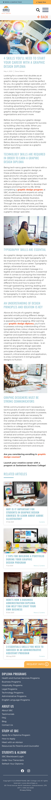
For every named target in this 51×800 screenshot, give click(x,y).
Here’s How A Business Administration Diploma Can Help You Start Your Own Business (21, 604)
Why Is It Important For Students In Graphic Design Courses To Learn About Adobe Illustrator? (24, 514)
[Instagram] (29, 771)
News (36, 566)
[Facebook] (22, 771)
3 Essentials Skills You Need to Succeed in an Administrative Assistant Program (25, 650)
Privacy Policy (25, 790)
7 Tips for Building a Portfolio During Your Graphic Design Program (25, 559)
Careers (42, 522)
